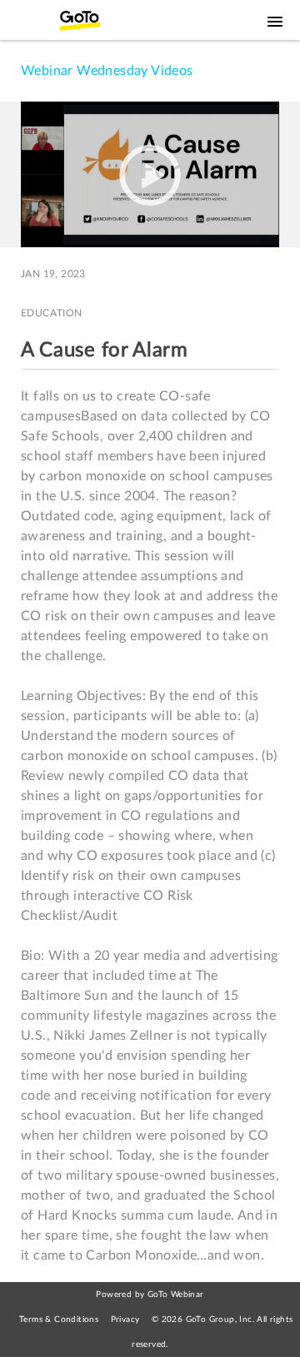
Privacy (125, 1319)
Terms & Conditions (58, 1319)
